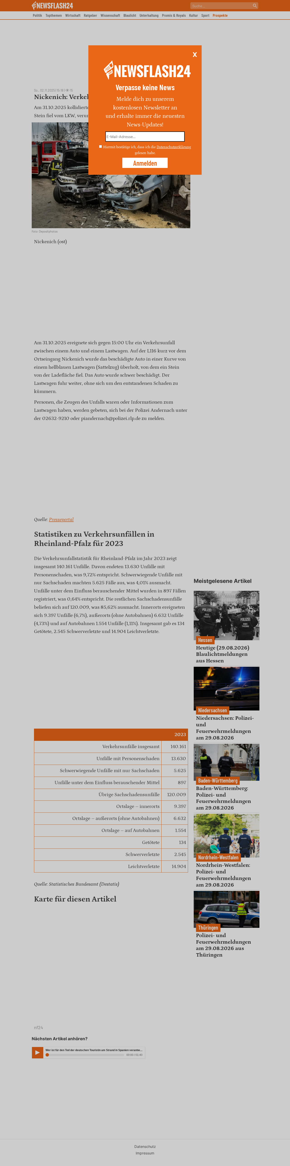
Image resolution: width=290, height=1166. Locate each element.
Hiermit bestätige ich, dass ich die (130, 147)
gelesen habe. (145, 153)
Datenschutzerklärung (174, 147)
